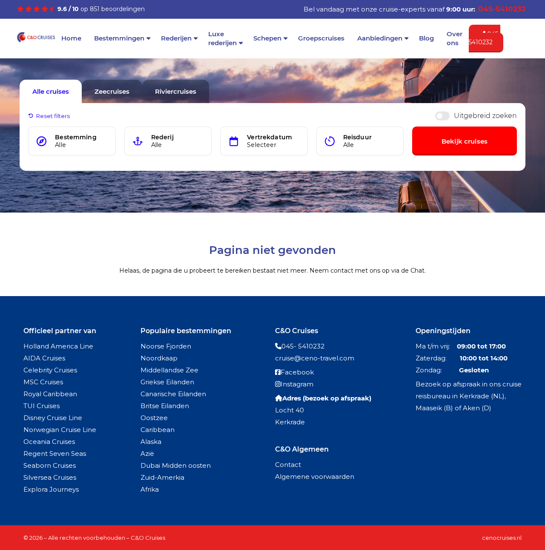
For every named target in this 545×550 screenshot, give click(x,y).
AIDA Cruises (44, 358)
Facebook (297, 372)
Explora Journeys (51, 489)
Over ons (454, 38)
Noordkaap (159, 358)
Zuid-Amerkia (162, 477)
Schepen (267, 38)
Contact (288, 465)
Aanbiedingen (379, 38)
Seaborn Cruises (49, 465)
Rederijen (176, 38)
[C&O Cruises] (36, 41)
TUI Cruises (41, 406)
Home (71, 38)
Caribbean (158, 430)
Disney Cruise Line (52, 418)
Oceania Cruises (49, 442)
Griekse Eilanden (167, 382)
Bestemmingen (119, 38)
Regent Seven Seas (54, 453)
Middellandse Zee (169, 370)
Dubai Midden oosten (176, 465)
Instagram (297, 384)
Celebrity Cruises (50, 370)
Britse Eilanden (165, 406)
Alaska (151, 442)
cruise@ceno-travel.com (314, 358)
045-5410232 (484, 38)
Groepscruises (321, 38)
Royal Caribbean (50, 394)
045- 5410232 (302, 346)
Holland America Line (58, 346)
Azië (147, 453)
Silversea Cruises (49, 477)
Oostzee (154, 418)
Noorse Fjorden (166, 346)
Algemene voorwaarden (314, 476)
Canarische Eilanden (173, 394)
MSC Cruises (43, 382)
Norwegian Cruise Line (59, 430)
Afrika (150, 489)
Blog (426, 38)
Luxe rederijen (222, 38)
